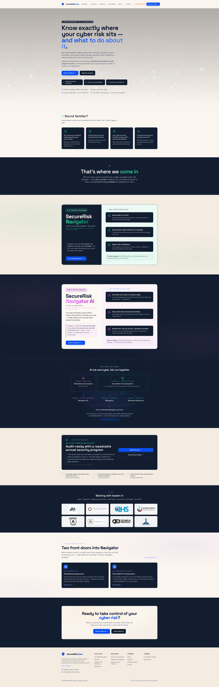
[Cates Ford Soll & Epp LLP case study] (97, 509)
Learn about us (119, 631)
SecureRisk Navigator (100, 657)
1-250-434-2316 (140, 4)
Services (93, 4)
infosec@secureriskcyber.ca (72, 672)
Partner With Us (69, 73)
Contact (128, 4)
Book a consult (152, 4)
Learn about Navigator (75, 258)
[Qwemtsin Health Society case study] (121, 509)
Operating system (132, 662)
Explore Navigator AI (74, 342)
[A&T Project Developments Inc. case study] (73, 509)
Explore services (87, 73)
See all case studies (135, 455)
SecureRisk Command (150, 657)
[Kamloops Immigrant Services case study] (145, 509)
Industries (102, 4)
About (120, 4)
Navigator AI (97, 666)
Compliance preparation (117, 659)
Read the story (135, 450)
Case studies (112, 4)
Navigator (84, 4)
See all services (150, 557)
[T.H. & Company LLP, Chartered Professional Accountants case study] (97, 521)
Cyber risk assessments (117, 657)
